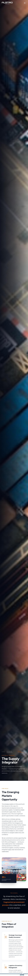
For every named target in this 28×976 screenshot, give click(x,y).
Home (3, 751)
